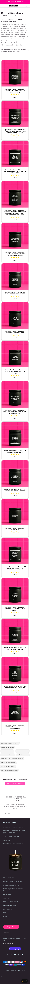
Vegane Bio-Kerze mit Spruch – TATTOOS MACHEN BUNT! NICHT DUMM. (15, 371)
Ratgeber (6, 920)
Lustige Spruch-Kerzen (7, 747)
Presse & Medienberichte (11, 901)
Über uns (6, 898)
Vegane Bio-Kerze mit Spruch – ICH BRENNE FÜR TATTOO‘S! (15, 451)
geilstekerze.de (12, 968)
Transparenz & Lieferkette (11, 836)
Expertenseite (7, 909)
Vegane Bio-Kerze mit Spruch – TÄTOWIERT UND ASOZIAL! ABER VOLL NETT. (15, 171)
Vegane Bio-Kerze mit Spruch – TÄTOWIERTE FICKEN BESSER (15, 293)
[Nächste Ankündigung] (27, 2)
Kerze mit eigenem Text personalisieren (12, 758)
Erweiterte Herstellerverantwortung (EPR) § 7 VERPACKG (14, 831)
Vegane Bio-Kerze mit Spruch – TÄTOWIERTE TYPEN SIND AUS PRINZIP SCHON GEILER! (15, 253)
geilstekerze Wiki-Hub (10, 905)
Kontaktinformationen (12, 972)
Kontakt (5, 916)
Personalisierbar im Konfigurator (13, 881)
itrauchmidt (8, 943)
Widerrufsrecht (21, 968)
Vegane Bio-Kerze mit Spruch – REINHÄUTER (15, 528)
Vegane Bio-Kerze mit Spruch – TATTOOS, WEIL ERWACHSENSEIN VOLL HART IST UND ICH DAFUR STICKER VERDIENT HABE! (15, 212)
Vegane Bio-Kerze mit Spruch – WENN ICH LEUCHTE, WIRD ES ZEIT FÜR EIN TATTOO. (15, 412)
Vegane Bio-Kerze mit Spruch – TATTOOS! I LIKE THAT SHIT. (15, 331)
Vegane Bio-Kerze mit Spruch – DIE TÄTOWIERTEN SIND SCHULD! (15, 687)
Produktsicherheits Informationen (13, 827)
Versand (24, 970)
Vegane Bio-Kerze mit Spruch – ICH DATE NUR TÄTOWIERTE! (15, 648)
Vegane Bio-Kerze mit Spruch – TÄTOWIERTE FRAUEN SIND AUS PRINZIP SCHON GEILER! (15, 131)
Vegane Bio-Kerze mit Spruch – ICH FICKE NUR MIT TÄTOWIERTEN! (15, 490)
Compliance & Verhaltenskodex (12, 977)
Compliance (6, 840)
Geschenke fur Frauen (22, 751)
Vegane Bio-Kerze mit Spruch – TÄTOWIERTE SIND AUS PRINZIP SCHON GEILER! (15, 90)
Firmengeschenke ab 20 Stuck (9, 770)
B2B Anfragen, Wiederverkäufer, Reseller (13, 890)
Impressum (22, 972)
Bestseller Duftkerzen (7, 751)
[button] (3, 5)
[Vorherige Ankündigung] (3, 2)
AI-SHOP (6, 933)
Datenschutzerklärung (11, 970)
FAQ (4, 912)
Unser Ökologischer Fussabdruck (13, 843)
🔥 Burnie (24, 981)
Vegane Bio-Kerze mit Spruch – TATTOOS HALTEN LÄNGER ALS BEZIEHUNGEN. (15, 726)
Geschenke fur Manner (7, 755)
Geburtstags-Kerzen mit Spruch (9, 743)
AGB (19, 970)
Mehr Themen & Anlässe (15, 783)
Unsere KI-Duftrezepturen (8, 762)
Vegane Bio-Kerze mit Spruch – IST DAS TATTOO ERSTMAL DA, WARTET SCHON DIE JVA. (15, 568)
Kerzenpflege (7, 894)
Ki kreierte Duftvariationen (11, 885)
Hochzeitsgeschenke (22, 755)
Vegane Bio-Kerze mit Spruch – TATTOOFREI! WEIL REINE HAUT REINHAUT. (15, 608)
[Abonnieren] (24, 813)
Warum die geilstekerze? (8, 766)
